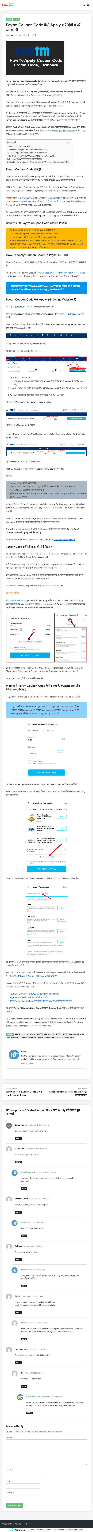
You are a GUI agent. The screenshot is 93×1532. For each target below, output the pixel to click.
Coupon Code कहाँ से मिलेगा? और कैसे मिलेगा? (25, 159)
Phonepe (71, 130)
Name (9, 1470)
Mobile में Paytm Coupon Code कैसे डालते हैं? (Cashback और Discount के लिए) (39, 162)
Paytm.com (19, 306)
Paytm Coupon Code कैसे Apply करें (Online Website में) (31, 156)
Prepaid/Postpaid (22, 381)
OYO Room (39, 564)
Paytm (9, 19)
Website (10, 1493)
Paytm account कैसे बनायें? (49, 273)
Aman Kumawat (28, 1172)
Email (9, 1481)
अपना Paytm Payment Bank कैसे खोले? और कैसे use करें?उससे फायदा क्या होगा (41, 1001)
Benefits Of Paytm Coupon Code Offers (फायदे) (28, 149)
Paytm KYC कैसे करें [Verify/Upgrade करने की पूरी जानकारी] (34, 994)
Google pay (60, 130)
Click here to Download (64, 539)
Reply (18, 1138)
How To (16, 19)
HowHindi (22, 1524)
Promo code (69, 1037)
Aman (10, 35)
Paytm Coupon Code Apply (73, 1034)
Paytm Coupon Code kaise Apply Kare (21, 1037)
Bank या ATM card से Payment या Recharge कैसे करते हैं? (33, 976)
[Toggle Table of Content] (67, 143)
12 (35, 35)
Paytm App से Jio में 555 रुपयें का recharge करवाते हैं (40, 198)
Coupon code (20, 1034)
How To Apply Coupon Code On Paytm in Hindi (29, 153)
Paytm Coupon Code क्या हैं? (20, 146)
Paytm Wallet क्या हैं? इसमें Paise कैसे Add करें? (29, 997)
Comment (11, 1437)
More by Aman (27, 1064)
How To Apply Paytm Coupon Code (40, 1034)
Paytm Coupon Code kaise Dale (50, 1037)
